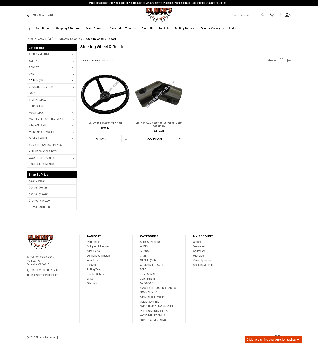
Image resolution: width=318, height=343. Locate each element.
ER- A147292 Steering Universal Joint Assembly (159, 124)
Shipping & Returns (67, 28)
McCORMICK (36, 112)
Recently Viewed (202, 260)
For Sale (164, 28)
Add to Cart (154, 138)
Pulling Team (184, 28)
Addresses (199, 251)
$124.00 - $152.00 (39, 200)
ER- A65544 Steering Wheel (105, 122)
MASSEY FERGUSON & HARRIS (47, 119)
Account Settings (203, 264)
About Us (147, 28)
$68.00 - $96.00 (38, 187)
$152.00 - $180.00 (39, 207)
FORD (32, 93)
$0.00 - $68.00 (37, 181)
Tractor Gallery (211, 28)
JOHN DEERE (36, 106)
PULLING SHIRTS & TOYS (43, 151)
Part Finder (42, 28)
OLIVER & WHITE (38, 138)
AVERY (33, 61)
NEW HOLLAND (37, 125)
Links (232, 28)
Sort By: (84, 60)
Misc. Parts (93, 28)
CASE (32, 73)
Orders (197, 241)
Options (101, 138)
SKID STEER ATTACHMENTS (45, 144)
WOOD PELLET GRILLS (41, 157)
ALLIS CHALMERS (39, 54)
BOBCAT (34, 67)
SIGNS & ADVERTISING (42, 164)
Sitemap (92, 283)
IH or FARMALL (37, 99)
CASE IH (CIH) (37, 80)
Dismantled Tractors (122, 28)
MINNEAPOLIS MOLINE (42, 131)
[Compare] (279, 15)
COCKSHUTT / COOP (41, 86)
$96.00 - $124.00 (38, 194)
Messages (199, 246)
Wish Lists (198, 255)
